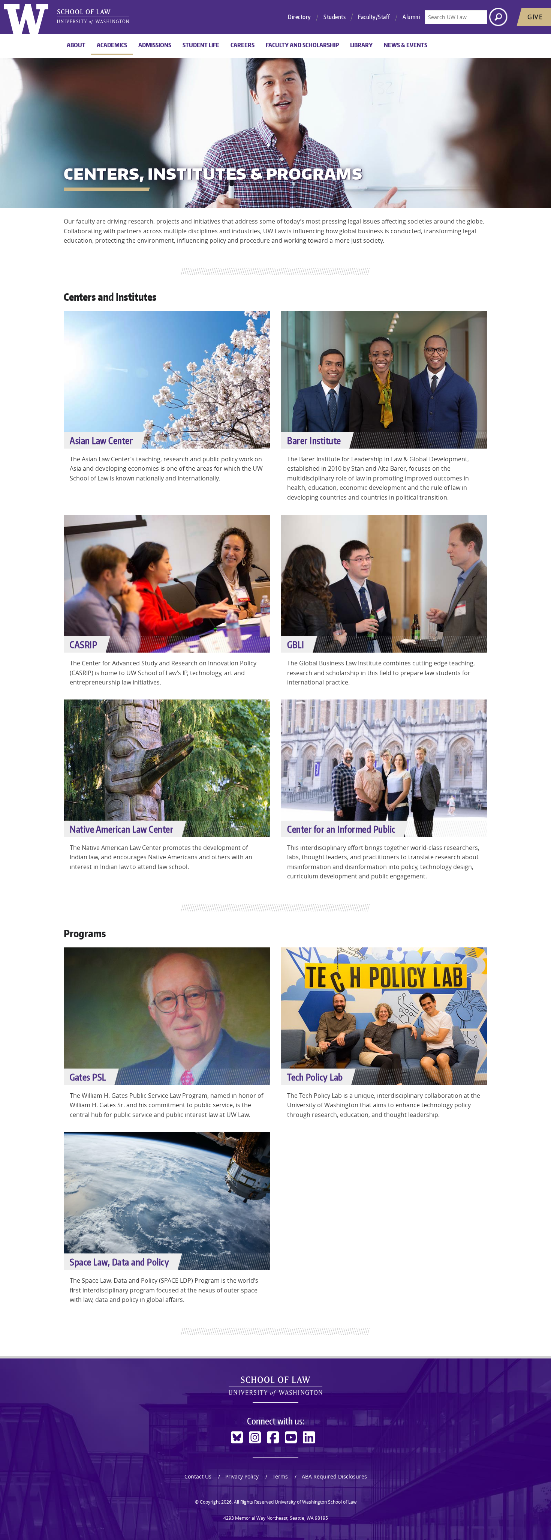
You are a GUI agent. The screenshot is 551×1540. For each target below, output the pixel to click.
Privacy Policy (242, 1476)
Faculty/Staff (374, 17)
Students (334, 17)
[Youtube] (291, 1437)
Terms (280, 1476)
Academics (112, 45)
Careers (243, 45)
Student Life (201, 45)
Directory (299, 17)
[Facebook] (273, 1437)
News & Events (405, 45)
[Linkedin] (309, 1437)
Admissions (154, 45)
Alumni (411, 17)
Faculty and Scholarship (302, 45)
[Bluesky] (237, 1437)
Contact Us (197, 1476)
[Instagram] (255, 1437)
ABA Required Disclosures (334, 1476)
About (76, 45)
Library (361, 45)
